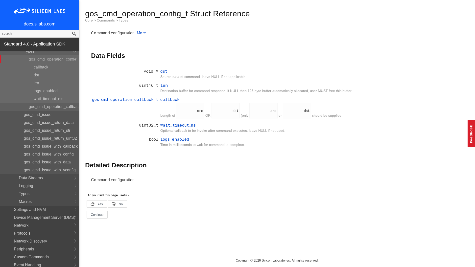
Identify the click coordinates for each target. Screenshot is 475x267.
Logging (26, 186)
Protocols (22, 233)
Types (29, 51)
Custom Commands (31, 257)
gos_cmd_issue (37, 114)
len (36, 83)
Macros (25, 202)
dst (36, 75)
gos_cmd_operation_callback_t (54, 107)
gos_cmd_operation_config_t (54, 59)
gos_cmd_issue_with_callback (51, 146)
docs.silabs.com (39, 24)
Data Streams (31, 178)
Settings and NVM (30, 209)
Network (21, 225)
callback (41, 67)
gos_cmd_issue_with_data (47, 162)
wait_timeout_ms (48, 99)
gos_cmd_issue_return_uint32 (50, 138)
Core (89, 20)
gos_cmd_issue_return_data (49, 122)
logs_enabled (46, 91)
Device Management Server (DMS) (44, 217)
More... (143, 33)
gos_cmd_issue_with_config (49, 154)
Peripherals (24, 249)
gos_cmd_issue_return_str (47, 130)
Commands (106, 20)
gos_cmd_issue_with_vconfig (50, 170)
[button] (471, 133)
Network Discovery (30, 241)
